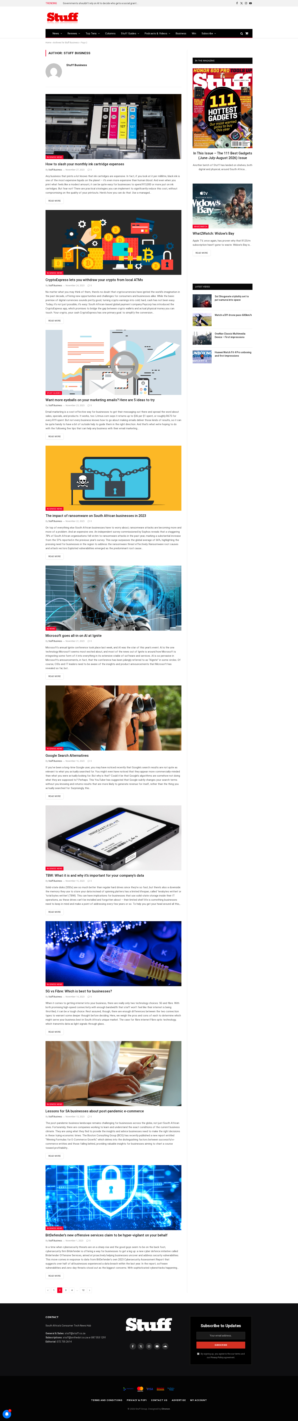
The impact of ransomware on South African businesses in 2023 (96, 516)
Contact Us (159, 1400)
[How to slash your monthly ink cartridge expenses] (113, 126)
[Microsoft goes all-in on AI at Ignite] (113, 598)
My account (198, 1400)
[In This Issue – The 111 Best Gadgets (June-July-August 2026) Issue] (222, 108)
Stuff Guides (128, 33)
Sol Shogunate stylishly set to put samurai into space (232, 298)
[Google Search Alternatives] (113, 718)
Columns (110, 33)
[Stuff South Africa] (63, 18)
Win (194, 33)
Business (181, 33)
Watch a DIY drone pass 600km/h (233, 315)
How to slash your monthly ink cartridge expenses (85, 164)
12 (83, 1290)
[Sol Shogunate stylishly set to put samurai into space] (202, 300)
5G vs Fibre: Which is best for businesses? (79, 991)
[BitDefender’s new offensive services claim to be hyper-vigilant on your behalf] (113, 1197)
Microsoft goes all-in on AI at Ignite (74, 636)
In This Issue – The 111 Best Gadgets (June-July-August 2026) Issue (222, 155)
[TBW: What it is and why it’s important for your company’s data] (113, 837)
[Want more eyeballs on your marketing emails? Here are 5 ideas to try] (113, 362)
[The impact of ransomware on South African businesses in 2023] (113, 478)
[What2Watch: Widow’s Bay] (222, 206)
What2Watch (200, 226)
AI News (51, 628)
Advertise (179, 1400)
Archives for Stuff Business (66, 42)
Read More (54, 201)
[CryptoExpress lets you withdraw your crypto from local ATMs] (113, 242)
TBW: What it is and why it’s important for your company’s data (95, 875)
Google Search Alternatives (67, 755)
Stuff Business (76, 65)
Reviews (72, 33)
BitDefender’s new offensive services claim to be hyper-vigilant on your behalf (106, 1235)
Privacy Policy (217, 1357)
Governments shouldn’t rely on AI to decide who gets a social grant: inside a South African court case (102, 3)
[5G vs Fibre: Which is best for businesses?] (113, 953)
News (56, 33)
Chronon (165, 1409)
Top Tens (91, 33)
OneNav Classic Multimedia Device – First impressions (230, 335)
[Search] (242, 33)
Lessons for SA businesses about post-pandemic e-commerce (95, 1111)
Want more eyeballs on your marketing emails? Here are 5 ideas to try (100, 400)
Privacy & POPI (137, 1400)
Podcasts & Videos (156, 33)
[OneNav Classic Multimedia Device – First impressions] (202, 338)
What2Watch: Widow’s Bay (213, 233)
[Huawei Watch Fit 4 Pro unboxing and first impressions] (202, 356)
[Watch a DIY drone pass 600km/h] (202, 319)
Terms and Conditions (106, 1400)
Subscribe (207, 33)
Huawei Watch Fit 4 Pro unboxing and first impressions (233, 354)
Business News (54, 157)
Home (48, 42)
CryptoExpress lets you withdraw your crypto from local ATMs (94, 280)
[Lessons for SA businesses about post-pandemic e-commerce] (113, 1073)
